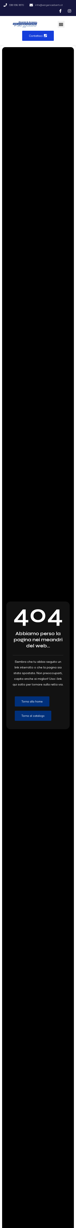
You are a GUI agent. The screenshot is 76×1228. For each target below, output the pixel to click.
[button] (61, 24)
